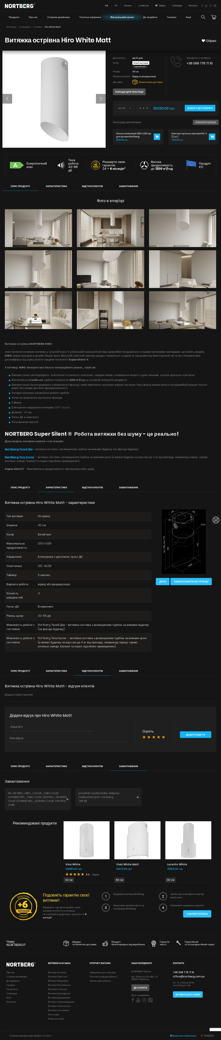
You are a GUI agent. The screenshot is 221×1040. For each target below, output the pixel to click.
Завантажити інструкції (191, 581)
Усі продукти (25, 27)
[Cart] (213, 17)
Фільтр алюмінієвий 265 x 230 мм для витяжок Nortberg (133, 135)
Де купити (140, 987)
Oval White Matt (127, 864)
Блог (8, 997)
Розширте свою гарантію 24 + (114, 165)
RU (116, 5)
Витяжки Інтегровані (58, 1010)
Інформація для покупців (103, 972)
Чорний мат (140, 66)
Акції (188, 17)
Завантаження (128, 186)
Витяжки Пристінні (57, 976)
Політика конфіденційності (103, 976)
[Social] (202, 6)
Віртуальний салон (122, 17)
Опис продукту (20, 186)
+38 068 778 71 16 (200, 63)
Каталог (128, 5)
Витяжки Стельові (57, 989)
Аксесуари (53, 1014)
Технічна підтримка (90, 17)
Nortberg (11, 27)
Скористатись (197, 914)
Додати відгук (195, 734)
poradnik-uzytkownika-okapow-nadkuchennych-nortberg (99, 797)
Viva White (73, 864)
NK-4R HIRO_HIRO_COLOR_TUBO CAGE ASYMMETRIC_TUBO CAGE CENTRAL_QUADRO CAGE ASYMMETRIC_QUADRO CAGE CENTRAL (37, 799)
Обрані (162, 5)
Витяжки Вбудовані (58, 980)
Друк (162, 581)
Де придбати (150, 17)
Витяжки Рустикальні (59, 985)
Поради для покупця (129, 92)
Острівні (38, 27)
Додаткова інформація (184, 1035)
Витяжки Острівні (57, 972)
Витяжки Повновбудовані (61, 1002)
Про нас (33, 17)
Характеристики (56, 186)
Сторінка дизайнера (58, 17)
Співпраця (177, 5)
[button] (7, 99)
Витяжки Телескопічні (59, 1006)
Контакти (193, 5)
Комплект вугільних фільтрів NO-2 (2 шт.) (189, 135)
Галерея (172, 17)
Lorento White (177, 864)
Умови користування (100, 980)
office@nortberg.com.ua (188, 976)
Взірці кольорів (56, 1018)
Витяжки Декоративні (59, 997)
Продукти (14, 17)
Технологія (12, 989)
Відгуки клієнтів (92, 186)
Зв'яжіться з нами (187, 994)
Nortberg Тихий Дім (19, 449)
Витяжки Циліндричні (59, 993)
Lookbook (143, 5)
